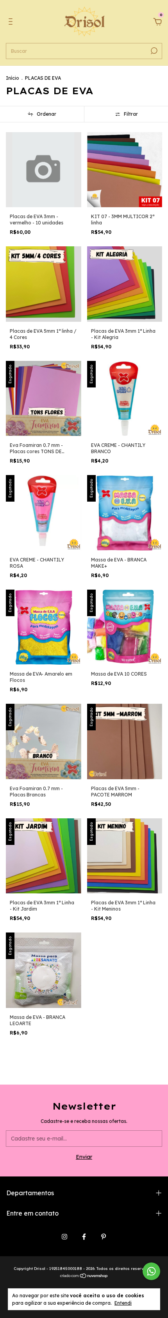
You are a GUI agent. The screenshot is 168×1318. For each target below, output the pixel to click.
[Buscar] (153, 50)
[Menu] (12, 22)
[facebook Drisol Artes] (84, 1237)
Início (12, 78)
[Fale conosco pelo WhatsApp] (151, 1271)
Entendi (123, 1303)
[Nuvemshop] (84, 1276)
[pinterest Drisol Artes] (103, 1237)
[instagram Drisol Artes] (64, 1237)
